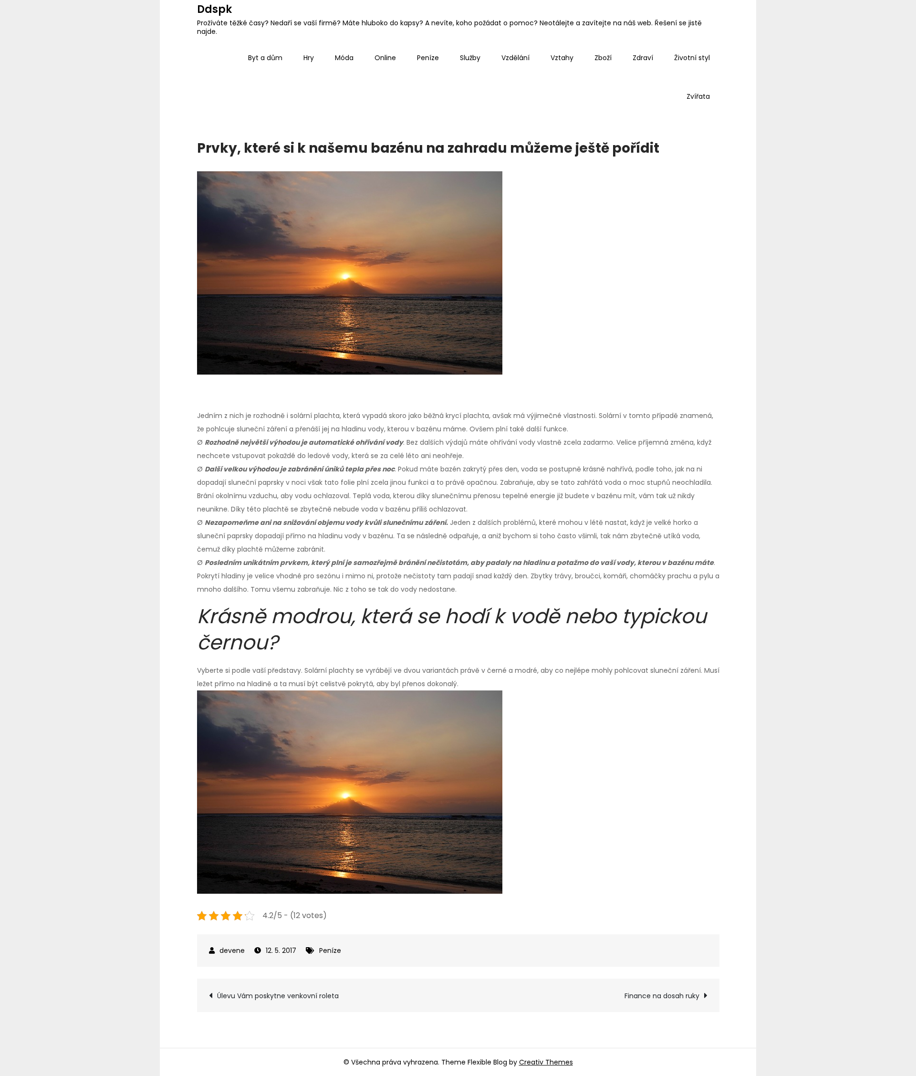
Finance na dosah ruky (662, 996)
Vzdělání (515, 58)
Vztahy (562, 58)
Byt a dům (265, 58)
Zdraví (643, 58)
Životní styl (692, 58)
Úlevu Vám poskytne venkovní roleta (278, 996)
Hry (308, 58)
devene (232, 950)
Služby (470, 58)
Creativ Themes (546, 1062)
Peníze (428, 58)
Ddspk (214, 9)
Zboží (603, 58)
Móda (344, 58)
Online (385, 58)
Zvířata (698, 96)
